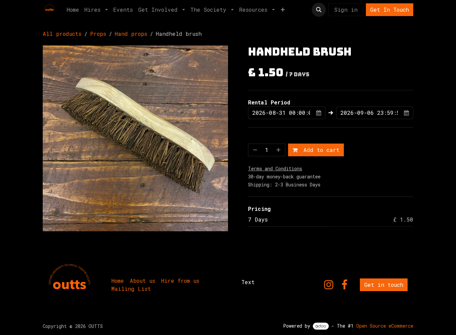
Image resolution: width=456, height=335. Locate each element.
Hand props (131, 33)
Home (117, 280)
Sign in (346, 9)
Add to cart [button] (319, 149)
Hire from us (180, 280)
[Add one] (279, 150)
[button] (319, 10)
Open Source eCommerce (384, 326)
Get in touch (383, 284)
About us (142, 280)
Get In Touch (389, 9)
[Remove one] (254, 150)
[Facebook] (344, 284)
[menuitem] (73, 9)
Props (98, 33)
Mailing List (131, 288)
